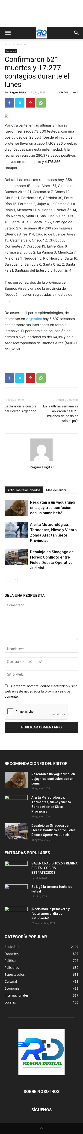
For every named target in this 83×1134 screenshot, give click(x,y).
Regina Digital (18, 92)
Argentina (34, 319)
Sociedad (21, 44)
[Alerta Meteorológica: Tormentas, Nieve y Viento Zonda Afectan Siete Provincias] (16, 530)
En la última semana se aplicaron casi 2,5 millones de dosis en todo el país (60, 413)
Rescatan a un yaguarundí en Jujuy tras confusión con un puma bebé (52, 507)
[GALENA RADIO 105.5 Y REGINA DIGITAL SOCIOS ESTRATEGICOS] (16, 869)
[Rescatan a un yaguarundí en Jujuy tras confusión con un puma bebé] (16, 508)
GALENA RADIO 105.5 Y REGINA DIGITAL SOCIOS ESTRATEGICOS (54, 867)
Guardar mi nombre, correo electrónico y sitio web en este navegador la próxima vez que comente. (41, 691)
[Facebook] (9, 103)
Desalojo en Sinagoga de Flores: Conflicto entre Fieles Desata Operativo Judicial (53, 830)
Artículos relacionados (24, 490)
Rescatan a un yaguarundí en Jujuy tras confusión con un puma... (53, 778)
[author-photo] (41, 461)
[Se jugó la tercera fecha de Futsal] (16, 892)
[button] (7, 33)
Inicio (8, 44)
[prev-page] (7, 579)
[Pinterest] (30, 103)
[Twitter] (19, 103)
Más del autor (56, 490)
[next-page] (15, 579)
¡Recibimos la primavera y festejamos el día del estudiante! (50, 913)
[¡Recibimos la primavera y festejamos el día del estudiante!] (16, 915)
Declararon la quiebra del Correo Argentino (20, 408)
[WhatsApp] (41, 103)
